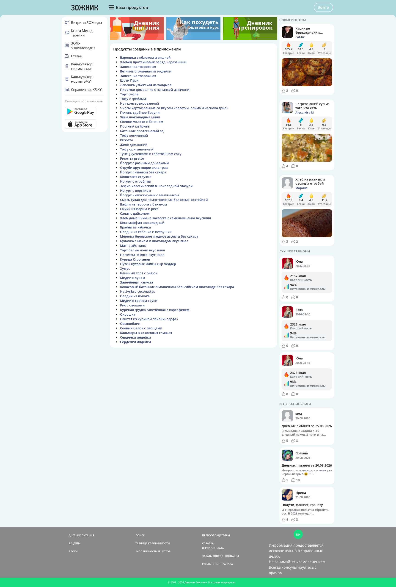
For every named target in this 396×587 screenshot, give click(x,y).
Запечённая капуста (136, 282)
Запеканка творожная (138, 66)
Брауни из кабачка (135, 227)
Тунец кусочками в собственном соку (151, 154)
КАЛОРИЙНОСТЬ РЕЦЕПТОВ (152, 551)
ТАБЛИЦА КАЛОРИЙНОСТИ (152, 543)
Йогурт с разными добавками (144, 163)
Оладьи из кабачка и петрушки (145, 232)
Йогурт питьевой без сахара (143, 172)
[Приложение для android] (84, 111)
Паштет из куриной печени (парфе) (149, 319)
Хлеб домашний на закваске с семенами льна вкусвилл (165, 218)
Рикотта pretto (132, 158)
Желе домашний (133, 144)
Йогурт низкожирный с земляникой (149, 195)
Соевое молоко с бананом (141, 122)
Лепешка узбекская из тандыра (145, 85)
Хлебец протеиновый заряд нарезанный (153, 62)
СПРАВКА (208, 543)
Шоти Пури (129, 80)
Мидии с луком (132, 277)
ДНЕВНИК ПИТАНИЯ (81, 535)
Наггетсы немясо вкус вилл (142, 255)
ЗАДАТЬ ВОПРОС (212, 556)
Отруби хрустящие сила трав (144, 167)
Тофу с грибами (133, 99)
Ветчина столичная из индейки (145, 71)
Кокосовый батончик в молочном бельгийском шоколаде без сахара (177, 287)
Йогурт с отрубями (135, 181)
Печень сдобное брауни (140, 112)
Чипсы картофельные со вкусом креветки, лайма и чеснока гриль (174, 108)
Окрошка (127, 314)
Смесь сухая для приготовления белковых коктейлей (164, 200)
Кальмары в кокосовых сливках (146, 333)
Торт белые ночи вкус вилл (142, 250)
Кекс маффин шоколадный (142, 222)
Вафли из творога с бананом (143, 204)
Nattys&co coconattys (137, 291)
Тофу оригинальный (136, 149)
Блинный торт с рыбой (138, 273)
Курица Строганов (135, 259)
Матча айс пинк (133, 245)
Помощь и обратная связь (84, 101)
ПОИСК (140, 535)
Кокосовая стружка (135, 177)
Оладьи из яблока (135, 296)
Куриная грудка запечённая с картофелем (154, 310)
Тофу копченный (134, 135)
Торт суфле (129, 94)
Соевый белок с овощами (141, 328)
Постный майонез (134, 126)
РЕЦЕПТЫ (74, 543)
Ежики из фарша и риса (139, 209)
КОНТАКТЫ (232, 556)
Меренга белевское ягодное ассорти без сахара (159, 236)
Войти (323, 7)
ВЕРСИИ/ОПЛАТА (213, 548)
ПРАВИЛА (227, 564)
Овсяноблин (130, 323)
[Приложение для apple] (84, 124)
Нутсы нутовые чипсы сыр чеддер (148, 264)
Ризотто (126, 140)
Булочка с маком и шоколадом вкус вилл (154, 241)
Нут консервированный (139, 103)
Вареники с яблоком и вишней (145, 57)
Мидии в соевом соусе (138, 300)
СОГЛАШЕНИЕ (211, 564)
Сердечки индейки (135, 337)
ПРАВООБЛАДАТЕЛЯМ (216, 535)
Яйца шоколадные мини (140, 117)
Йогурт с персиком (135, 190)
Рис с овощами (132, 305)
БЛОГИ (73, 551)
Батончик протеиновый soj (142, 131)
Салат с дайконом (134, 213)
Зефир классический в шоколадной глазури (156, 186)
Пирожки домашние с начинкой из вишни (154, 89)
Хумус (125, 268)
